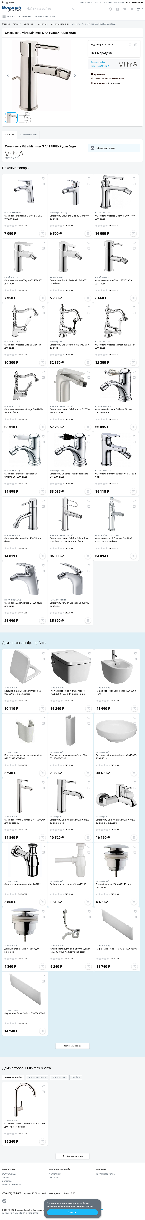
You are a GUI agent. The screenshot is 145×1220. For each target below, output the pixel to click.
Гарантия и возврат (11, 1185)
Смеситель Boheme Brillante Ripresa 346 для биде (113, 411)
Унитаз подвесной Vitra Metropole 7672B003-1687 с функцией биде (67, 692)
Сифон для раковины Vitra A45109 (68, 884)
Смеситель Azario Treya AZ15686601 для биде (23, 282)
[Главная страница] (11, 9)
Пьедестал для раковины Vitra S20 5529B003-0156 (68, 757)
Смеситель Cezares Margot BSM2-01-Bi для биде (115, 346)
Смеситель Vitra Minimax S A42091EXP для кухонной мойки (24, 1125)
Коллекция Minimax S (100, 66)
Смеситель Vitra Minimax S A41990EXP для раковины (24, 821)
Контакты (101, 1169)
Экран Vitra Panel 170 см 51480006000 (116, 948)
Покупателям (8, 1169)
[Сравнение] (117, 9)
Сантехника (25, 17)
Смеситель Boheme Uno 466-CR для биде (22, 540)
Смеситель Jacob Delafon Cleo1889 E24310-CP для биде (113, 540)
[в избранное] (130, 44)
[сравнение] (135, 44)
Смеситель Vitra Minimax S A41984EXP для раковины (70, 821)
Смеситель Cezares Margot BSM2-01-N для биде (69, 346)
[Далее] (75, 75)
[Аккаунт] (110, 9)
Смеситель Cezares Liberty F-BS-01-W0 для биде (115, 217)
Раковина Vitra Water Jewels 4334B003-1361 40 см (116, 757)
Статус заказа (9, 1174)
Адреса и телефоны (105, 1174)
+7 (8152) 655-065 (134, 2)
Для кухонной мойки (13, 1077)
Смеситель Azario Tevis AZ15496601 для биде (69, 282)
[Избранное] (124, 9)
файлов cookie (84, 1206)
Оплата (97, 2)
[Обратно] (8, 75)
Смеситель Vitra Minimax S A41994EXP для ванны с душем (116, 821)
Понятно (72, 1212)
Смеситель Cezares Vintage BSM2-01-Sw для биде (23, 411)
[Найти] (73, 9)
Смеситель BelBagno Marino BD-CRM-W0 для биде (23, 217)
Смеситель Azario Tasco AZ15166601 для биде (114, 282)
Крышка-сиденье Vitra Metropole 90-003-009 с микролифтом (23, 692)
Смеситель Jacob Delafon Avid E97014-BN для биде (70, 411)
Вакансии (53, 1178)
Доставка (107, 2)
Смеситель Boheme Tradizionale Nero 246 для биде (69, 475)
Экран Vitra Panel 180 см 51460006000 (24, 1013)
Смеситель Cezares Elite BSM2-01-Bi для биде (22, 346)
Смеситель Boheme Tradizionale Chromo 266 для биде (20, 475)
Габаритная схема (105, 148)
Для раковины (59, 1077)
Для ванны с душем (37, 1077)
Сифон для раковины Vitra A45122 (22, 884)
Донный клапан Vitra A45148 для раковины (21, 950)
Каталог (11, 17)
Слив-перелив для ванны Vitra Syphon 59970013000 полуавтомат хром (70, 950)
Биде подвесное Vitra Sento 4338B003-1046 (116, 692)
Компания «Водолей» (59, 1169)
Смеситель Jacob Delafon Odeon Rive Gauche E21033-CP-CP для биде (69, 540)
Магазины (119, 2)
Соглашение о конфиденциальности (20, 1213)
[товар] (25, 191)
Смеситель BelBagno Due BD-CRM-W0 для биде (69, 217)
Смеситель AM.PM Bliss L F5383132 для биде (23, 604)
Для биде (76, 1077)
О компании (86, 2)
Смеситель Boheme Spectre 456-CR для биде (115, 475)
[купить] (42, 233)
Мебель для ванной (45, 17)
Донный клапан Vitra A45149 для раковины (113, 886)
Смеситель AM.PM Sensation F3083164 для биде (70, 604)
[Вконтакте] (4, 1201)
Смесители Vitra (98, 62)
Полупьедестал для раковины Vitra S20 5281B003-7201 (23, 757)
